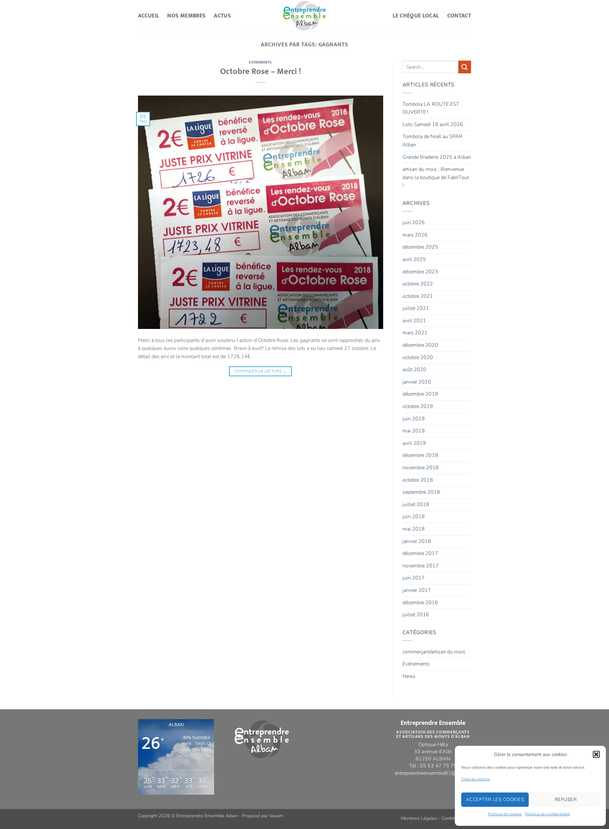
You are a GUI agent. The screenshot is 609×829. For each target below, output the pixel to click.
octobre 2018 (418, 480)
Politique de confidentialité (547, 814)
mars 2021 (415, 332)
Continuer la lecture (260, 371)
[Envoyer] (464, 67)
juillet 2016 (416, 614)
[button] (596, 754)
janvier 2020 (417, 381)
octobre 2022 (418, 283)
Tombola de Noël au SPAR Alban (432, 140)
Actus (222, 15)
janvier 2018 (417, 541)
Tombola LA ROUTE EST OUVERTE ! (431, 108)
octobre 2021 (418, 296)
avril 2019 (414, 443)
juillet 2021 (416, 308)
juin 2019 (414, 418)
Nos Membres (186, 15)
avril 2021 (414, 320)
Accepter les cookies (495, 799)
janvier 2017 (417, 590)
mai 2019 (414, 430)
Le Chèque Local (416, 15)
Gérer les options (475, 779)
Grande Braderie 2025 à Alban (437, 157)
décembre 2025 (420, 247)
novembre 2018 (421, 467)
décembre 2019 (420, 394)
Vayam (276, 815)
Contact (459, 15)
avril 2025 (414, 259)
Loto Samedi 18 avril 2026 (433, 124)
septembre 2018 (421, 492)
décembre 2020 (420, 345)
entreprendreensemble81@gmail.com (437, 773)
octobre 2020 (418, 357)
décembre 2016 (420, 602)
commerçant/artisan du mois (434, 651)
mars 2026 (415, 234)
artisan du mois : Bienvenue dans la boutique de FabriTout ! (436, 177)
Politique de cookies (505, 814)
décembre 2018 (420, 455)
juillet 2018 (416, 504)
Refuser (566, 799)
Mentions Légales (419, 818)
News (409, 676)
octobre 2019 (418, 406)
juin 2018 (414, 516)
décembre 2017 (420, 553)
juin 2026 (414, 222)
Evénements (260, 62)
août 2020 (414, 369)
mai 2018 (414, 528)
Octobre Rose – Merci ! (260, 71)
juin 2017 (414, 577)
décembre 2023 (420, 271)
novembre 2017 (421, 565)
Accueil (148, 15)
